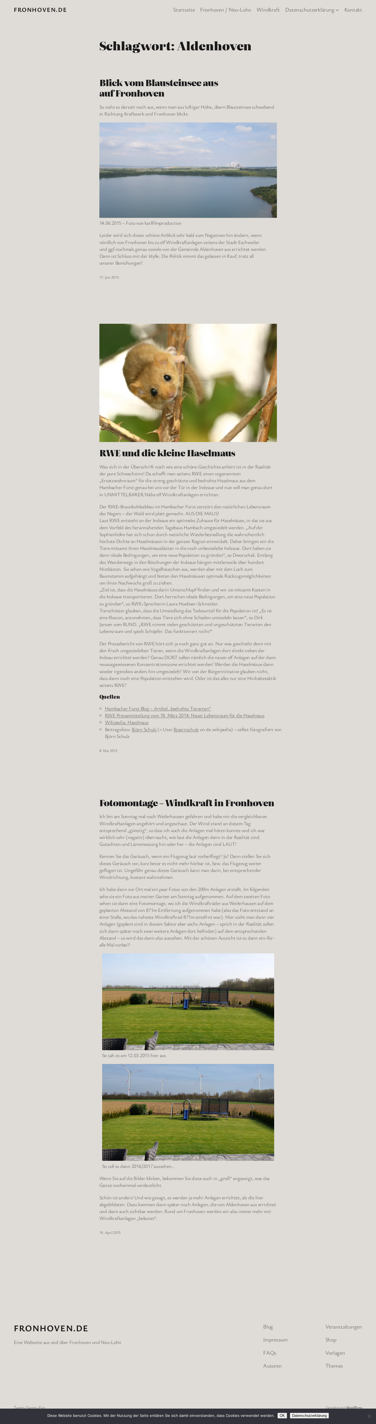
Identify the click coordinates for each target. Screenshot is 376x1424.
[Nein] (369, 1416)
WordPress (354, 1407)
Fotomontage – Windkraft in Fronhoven (186, 802)
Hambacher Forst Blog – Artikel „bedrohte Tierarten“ (158, 708)
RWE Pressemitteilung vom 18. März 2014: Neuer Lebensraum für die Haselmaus (185, 715)
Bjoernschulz (186, 729)
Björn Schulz (144, 729)
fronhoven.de (40, 9)
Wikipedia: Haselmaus (127, 722)
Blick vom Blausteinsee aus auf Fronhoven (158, 87)
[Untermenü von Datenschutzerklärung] (337, 9)
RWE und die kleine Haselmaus (167, 452)
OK (282, 1416)
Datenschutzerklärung (309, 1416)
